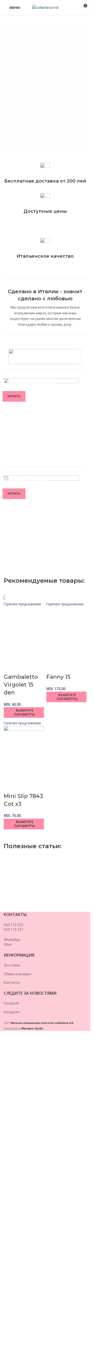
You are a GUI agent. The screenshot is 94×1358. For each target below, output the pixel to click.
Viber (8, 1269)
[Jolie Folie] (45, 356)
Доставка (12, 1290)
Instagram (12, 1337)
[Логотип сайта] (45, 7)
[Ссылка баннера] (45, 422)
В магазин (32, 130)
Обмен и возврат (18, 1298)
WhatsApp (12, 1264)
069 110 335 (13, 1249)
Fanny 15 (58, 1001)
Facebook (11, 1328)
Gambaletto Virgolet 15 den (21, 1009)
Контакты (12, 1307)
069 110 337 (13, 1254)
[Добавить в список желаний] (23, 991)
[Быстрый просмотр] (10, 991)
